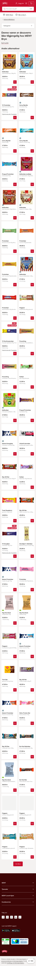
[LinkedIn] (15, 917)
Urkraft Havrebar (24, 443)
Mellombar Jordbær (25, 174)
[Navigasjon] (26, 3)
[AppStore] (16, 930)
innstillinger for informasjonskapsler (15, 963)
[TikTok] (20, 917)
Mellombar (5, 72)
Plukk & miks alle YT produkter (9, 114)
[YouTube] (11, 917)
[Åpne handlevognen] (31, 3)
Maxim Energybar (7, 443)
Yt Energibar (6, 544)
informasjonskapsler (18, 961)
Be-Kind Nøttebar (24, 746)
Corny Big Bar (23, 105)
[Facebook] (3, 917)
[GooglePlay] (6, 930)
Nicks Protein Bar (24, 713)
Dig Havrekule (6, 613)
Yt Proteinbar (6, 105)
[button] (18, 25)
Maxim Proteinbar (7, 579)
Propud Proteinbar (8, 174)
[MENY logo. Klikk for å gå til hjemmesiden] (5, 3)
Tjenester (5, 889)
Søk (31, 9)
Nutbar (21, 377)
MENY (4, 883)
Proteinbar (5, 241)
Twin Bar (5, 679)
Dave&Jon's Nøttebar (25, 544)
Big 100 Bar (5, 477)
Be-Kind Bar (23, 780)
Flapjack (22, 308)
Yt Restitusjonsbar (8, 341)
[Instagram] (7, 917)
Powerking (22, 341)
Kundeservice (6, 902)
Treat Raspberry (7, 510)
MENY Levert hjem (8, 895)
